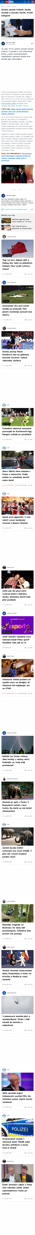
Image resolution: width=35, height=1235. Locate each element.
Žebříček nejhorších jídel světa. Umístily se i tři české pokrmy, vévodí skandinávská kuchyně (22, 221)
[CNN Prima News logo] (9, 1)
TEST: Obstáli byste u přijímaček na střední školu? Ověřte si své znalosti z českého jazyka (22, 228)
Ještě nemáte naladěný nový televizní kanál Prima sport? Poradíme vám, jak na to (16, 640)
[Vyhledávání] (25, 2)
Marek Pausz (10, 567)
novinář (20, 189)
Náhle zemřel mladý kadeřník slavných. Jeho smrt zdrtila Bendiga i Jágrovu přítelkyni (17, 112)
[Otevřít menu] (2, 2)
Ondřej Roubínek (11, 328)
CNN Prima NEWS (10, 42)
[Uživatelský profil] (28, 2)
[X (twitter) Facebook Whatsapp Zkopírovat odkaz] (32, 43)
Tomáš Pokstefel (11, 236)
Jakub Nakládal (11, 901)
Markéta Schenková (12, 778)
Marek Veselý (10, 656)
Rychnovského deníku (8, 103)
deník (14, 189)
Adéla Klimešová (11, 992)
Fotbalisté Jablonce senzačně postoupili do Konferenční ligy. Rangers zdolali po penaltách (17, 432)
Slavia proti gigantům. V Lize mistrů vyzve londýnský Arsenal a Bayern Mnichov (16, 520)
